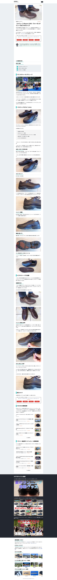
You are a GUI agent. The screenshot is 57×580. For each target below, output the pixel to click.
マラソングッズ (23, 33)
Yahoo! (31, 401)
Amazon (19, 401)
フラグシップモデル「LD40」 (22, 68)
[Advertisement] (28, 54)
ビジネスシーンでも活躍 (21, 69)
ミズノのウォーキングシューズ (22, 66)
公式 (37, 401)
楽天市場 (25, 401)
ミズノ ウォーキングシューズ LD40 (22, 35)
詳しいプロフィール (33, 543)
